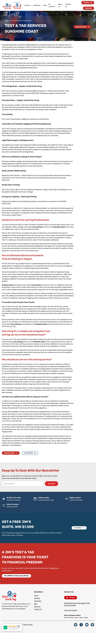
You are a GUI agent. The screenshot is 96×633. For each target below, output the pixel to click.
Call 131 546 (28, 453)
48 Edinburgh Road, (71, 603)
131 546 (86, 2)
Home (6, 21)
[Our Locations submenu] (55, 5)
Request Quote (81, 27)
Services (37, 598)
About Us (37, 606)
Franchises (37, 601)
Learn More (78, 528)
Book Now (88, 8)
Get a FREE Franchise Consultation (16, 576)
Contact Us (38, 609)
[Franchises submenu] (41, 5)
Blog (35, 604)
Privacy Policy (28, 624)
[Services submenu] (30, 5)
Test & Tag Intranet (70, 610)
